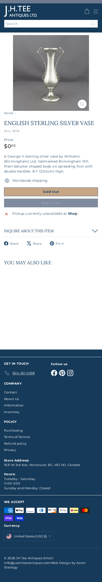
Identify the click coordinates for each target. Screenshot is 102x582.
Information (14, 405)
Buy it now (51, 203)
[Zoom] (82, 104)
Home (9, 113)
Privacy (10, 450)
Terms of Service (17, 437)
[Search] (93, 24)
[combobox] (51, 24)
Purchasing (13, 430)
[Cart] (86, 11)
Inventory (12, 412)
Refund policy (15, 443)
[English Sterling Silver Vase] (33, 304)
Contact (10, 392)
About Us (11, 399)
